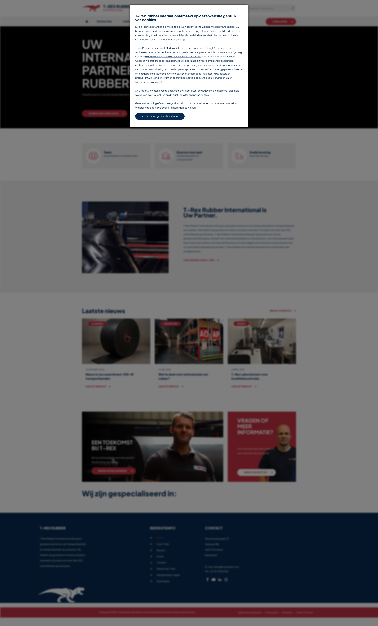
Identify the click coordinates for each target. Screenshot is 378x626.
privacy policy (201, 94)
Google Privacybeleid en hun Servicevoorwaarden (173, 56)
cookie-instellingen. (173, 107)
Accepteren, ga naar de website (160, 116)
